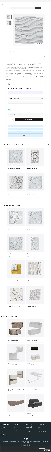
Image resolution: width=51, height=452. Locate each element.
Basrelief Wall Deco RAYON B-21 (32, 194)
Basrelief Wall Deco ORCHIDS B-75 (33, 168)
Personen (3, 432)
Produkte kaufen (29, 428)
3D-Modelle (3, 426)
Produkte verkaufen (29, 427)
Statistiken (16, 428)
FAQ (39, 426)
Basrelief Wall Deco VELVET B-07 (14, 168)
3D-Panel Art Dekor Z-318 (31, 306)
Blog (14, 427)
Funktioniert (3, 434)
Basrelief (23, 53)
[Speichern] (38, 84)
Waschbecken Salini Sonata (32, 389)
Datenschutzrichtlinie (42, 428)
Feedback (40, 427)
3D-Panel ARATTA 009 (31, 280)
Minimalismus (22, 56)
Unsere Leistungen (29, 426)
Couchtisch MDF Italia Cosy (13, 364)
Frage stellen (25, 135)
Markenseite (48, 144)
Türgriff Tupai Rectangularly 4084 (14, 415)
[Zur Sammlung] (40, 84)
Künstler (2, 431)
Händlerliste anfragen (25, 132)
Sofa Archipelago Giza (31, 415)
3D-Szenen (3, 427)
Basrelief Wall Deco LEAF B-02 (32, 254)
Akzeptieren (47, 450)
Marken (2, 430)
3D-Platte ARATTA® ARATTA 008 (14, 306)
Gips (44, 53)
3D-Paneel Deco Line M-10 (13, 280)
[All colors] (44, 56)
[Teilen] (42, 84)
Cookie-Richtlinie (42, 448)
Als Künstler (28, 431)
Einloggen (44, 4)
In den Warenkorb (29, 119)
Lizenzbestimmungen (42, 431)
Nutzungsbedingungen (42, 430)
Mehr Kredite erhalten (40, 104)
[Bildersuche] (34, 8)
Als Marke (27, 430)
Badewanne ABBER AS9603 (32, 340)
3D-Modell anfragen (25, 125)
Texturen (3, 428)
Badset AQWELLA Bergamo (32, 364)
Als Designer (28, 432)
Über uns (15, 426)
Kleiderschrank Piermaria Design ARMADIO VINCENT (16, 390)
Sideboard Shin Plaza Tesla (13, 340)
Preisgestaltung (4, 435)
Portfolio (15, 430)
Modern (18, 56)
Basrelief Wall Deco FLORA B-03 (13, 194)
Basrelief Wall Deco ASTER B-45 (13, 229)
